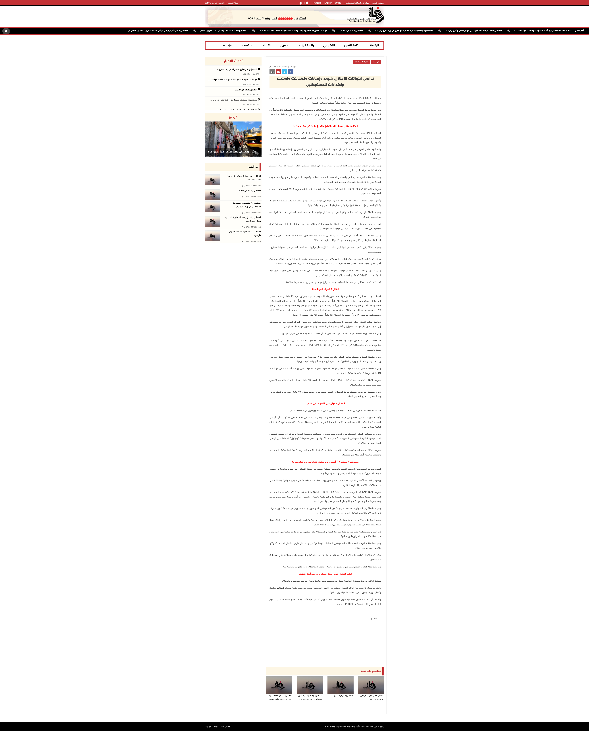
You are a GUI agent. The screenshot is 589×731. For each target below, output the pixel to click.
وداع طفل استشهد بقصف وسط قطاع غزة (233, 152)
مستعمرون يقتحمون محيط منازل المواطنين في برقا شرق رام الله (434, 30)
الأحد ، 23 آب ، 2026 (214, 3)
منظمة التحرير (352, 45)
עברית (338, 3)
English (328, 3)
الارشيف (248, 45)
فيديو (233, 117)
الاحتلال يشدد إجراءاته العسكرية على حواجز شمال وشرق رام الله (503, 30)
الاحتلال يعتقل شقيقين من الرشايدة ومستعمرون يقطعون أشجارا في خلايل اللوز (182, 30)
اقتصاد (266, 45)
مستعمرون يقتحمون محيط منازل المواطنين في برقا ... (233, 100)
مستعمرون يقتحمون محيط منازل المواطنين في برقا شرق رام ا (246, 205)
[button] (209, 135)
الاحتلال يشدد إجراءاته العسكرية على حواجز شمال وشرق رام (242, 219)
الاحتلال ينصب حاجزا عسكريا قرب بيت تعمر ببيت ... (235, 69)
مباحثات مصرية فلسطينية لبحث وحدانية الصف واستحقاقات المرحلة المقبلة (323, 30)
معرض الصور (378, 3)
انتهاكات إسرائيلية (361, 62)
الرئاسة (374, 45)
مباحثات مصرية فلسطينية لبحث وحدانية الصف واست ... (232, 79)
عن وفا (208, 726)
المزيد (229, 45)
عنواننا (216, 726)
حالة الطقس (232, 3)
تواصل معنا (225, 726)
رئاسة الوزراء (306, 45)
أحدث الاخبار (233, 61)
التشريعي (329, 45)
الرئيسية (376, 62)
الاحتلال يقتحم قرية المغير (381, 30)
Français (316, 3)
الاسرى (284, 45)
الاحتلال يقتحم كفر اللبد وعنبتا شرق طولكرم (245, 234)
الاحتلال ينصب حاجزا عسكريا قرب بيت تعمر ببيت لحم (253, 30)
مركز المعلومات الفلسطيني (357, 3)
